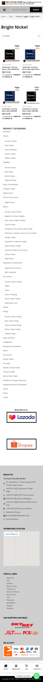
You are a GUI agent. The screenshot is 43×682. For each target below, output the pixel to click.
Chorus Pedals (10, 224)
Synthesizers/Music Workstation (15, 384)
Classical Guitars (11, 150)
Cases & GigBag (11, 294)
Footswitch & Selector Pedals (16, 241)
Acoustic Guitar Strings (13, 316)
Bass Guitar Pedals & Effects (15, 220)
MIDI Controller (10, 272)
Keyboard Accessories (13, 268)
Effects (5, 207)
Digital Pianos (8, 193)
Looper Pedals (10, 254)
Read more (20, 76)
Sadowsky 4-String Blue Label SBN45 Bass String (31, 69)
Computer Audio (9, 189)
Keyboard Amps (11, 180)
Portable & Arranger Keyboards (14, 380)
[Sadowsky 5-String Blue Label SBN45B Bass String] (11, 94)
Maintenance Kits (11, 303)
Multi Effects (9, 259)
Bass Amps (9, 172)
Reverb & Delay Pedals (11, 368)
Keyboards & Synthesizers (12, 263)
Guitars (5, 136)
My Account (16, 669)
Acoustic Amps (10, 167)
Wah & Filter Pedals (10, 376)
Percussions (7, 355)
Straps (5, 393)
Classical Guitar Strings (13, 325)
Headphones (7, 342)
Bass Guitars (9, 145)
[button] (4, 10)
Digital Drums (10, 202)
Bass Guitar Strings (12, 321)
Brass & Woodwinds (10, 184)
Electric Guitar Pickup (12, 299)
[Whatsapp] (36, 676)
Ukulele (5, 307)
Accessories (7, 65)
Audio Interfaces (9, 338)
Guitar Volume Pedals (13, 246)
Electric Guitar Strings (12, 329)
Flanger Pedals (10, 237)
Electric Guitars (10, 154)
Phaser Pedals (8, 359)
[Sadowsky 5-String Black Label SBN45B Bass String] (31, 94)
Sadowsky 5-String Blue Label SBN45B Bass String (9, 111)
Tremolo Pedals (9, 372)
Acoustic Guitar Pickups (13, 282)
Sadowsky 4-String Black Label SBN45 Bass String (11, 69)
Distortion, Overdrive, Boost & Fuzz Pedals (21, 233)
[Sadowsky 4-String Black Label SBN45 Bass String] (11, 53)
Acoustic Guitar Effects (13, 212)
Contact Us (37, 669)
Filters (7, 36)
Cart (26, 669)
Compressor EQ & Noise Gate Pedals (18, 229)
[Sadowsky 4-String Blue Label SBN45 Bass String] (31, 53)
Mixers (5, 350)
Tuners (5, 397)
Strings (5, 311)
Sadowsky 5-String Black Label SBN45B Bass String (30, 111)
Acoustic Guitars (11, 141)
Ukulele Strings (10, 333)
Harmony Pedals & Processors (16, 250)
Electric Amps (10, 176)
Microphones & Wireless (12, 346)
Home (6, 669)
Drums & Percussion (10, 197)
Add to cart (40, 76)
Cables (7, 286)
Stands (5, 389)
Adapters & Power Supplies (15, 216)
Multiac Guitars (10, 158)
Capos (7, 290)
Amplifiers (6, 162)
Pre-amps (6, 363)
